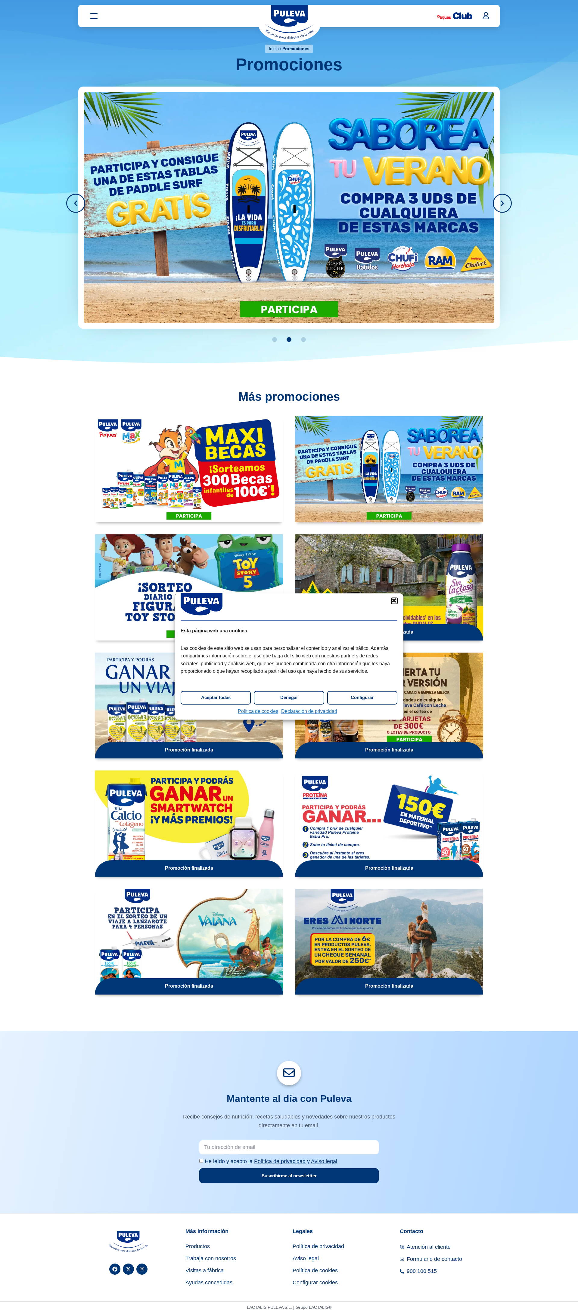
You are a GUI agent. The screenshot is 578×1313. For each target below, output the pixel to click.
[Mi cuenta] (486, 16)
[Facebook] (114, 1269)
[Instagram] (142, 1269)
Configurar (362, 697)
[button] (394, 601)
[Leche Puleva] (289, 23)
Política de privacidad (280, 1161)
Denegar (289, 697)
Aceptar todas (216, 697)
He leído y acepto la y (271, 1161)
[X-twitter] (128, 1269)
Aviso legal (324, 1161)
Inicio (274, 48)
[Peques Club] (454, 16)
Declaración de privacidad (309, 711)
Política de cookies (258, 711)
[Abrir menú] (94, 16)
